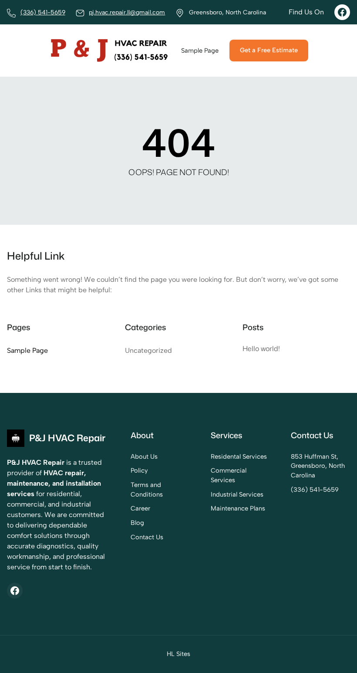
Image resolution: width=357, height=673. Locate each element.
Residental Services (239, 456)
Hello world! (261, 348)
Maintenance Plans (238, 508)
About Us (144, 456)
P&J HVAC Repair (67, 437)
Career (140, 508)
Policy (139, 470)
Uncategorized (148, 350)
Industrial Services (237, 494)
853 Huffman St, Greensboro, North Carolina (318, 466)
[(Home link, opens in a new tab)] (110, 50)
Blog (137, 523)
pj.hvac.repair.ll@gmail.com (127, 12)
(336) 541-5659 (42, 12)
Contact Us (147, 537)
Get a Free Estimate (269, 50)
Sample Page (27, 350)
